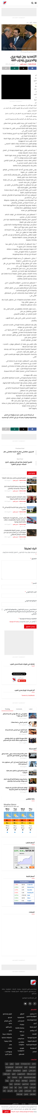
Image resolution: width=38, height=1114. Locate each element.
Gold (28, 895)
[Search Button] (32, 3)
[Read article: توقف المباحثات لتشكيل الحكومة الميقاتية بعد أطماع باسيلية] (32, 499)
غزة (15, 1087)
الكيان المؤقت (7, 1074)
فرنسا (11, 1087)
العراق (22, 1014)
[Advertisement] (19, 10)
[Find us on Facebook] (35, 1003)
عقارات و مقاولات (21, 1043)
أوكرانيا (17, 1064)
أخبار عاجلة (33, 1027)
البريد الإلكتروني (31, 592)
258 (21, 504)
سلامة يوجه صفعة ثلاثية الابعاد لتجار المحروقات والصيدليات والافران (15, 487)
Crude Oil (29, 884)
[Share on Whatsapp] (14, 68)
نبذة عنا (23, 1104)
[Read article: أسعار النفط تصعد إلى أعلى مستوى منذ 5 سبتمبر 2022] (33, 764)
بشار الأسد (14, 1077)
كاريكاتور (9, 1027)
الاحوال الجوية (32, 1041)
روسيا (7, 1081)
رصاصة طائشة (19, 1028)
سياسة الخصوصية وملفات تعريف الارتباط (22, 1111)
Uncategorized (32, 1020)
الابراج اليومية (32, 1037)
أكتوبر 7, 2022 (7, 537)
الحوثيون (25, 1071)
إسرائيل (11, 1064)
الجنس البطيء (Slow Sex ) (19, 722)
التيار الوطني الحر (9, 1067)
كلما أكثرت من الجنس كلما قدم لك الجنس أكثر (16, 731)
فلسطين (21, 1054)
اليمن (20, 1077)
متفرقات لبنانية (7, 1037)
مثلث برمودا (8, 1041)
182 (21, 483)
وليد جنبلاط (19, 1094)
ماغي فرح (10, 1091)
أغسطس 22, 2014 (10, 64)
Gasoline (29, 890)
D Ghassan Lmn (25, 1064)
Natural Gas (30, 887)
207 (21, 526)
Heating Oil (30, 892)
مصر (10, 1044)
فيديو (10, 1017)
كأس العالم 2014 (8, 1022)
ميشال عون (32, 1094)
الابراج (26, 1067)
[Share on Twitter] (23, 68)
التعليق (33, 559)
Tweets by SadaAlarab (28, 695)
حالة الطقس (15, 1104)
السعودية (33, 1048)
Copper (29, 900)
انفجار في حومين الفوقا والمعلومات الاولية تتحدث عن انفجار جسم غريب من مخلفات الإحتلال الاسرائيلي (15, 532)
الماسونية (21, 1017)
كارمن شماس (28, 1091)
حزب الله (17, 1081)
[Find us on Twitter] (30, 1003)
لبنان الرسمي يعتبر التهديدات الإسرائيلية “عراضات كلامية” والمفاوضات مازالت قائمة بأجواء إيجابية (14, 519)
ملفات (10, 1048)
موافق (6, 1111)
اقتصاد (34, 1034)
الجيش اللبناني (32, 1071)
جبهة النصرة (24, 1081)
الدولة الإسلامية (16, 1071)
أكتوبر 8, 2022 (7, 480)
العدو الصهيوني (21, 1074)
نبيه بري (26, 1094)
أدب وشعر (33, 1030)
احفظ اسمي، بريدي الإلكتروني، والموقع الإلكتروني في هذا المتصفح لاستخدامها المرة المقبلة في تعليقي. (20, 611)
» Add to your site (17, 903)
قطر (34, 1091)
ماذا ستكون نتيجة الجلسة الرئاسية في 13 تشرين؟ (14, 508)
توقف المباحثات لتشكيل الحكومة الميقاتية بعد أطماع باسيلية (16, 497)
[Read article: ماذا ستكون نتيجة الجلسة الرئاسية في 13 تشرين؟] (32, 509)
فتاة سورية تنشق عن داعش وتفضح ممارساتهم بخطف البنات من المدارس (15, 739)
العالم (35, 1051)
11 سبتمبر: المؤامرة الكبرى (31, 1015)
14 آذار (33, 1064)
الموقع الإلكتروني (31, 601)
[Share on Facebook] (32, 68)
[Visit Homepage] (4, 3)
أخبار (31, 22)
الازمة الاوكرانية (31, 1044)
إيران (7, 1064)
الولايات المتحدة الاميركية (29, 1077)
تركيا (9, 1077)
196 (21, 514)
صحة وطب (21, 1038)
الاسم (34, 583)
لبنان (27, 22)
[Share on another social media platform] (6, 68)
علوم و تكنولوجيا (21, 1049)
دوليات (22, 1024)
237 (21, 493)
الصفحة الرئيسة (32, 1104)
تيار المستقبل (32, 1081)
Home (35, 22)
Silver (28, 898)
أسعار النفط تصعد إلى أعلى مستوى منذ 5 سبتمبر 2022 (14, 763)
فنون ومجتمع (7, 1014)
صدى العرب (32, 1087)
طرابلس (25, 1087)
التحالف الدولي (19, 1067)
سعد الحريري (25, 1084)
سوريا (22, 1035)
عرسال (20, 1087)
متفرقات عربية (7, 1034)
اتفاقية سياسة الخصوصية (28, 619)
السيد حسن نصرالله (31, 1074)
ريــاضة (22, 1031)
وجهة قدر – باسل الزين (8, 1052)
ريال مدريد (33, 1084)
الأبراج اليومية (32, 1067)
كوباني (20, 1091)
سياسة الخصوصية (14, 621)
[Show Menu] (36, 3)
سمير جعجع (17, 1084)
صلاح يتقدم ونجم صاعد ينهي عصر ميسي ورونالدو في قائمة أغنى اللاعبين (14, 754)
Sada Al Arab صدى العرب (19, 480)
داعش (12, 1081)
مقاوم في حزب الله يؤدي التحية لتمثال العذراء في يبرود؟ (15, 715)
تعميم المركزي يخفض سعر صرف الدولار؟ (14, 477)
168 (21, 539)
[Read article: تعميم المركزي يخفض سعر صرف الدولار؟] (32, 480)
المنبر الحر (21, 1021)
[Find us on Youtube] (25, 1003)
